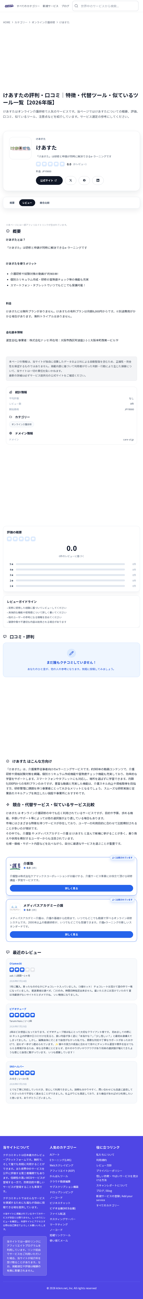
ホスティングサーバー (63, 1219)
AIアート (55, 1154)
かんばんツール (59, 1176)
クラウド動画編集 (60, 1181)
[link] (71, 876)
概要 (12, 202)
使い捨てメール (59, 1240)
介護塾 (28, 863)
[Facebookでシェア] (84, 180)
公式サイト (46, 180)
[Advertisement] (71, 58)
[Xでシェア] (70, 180)
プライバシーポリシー (109, 1171)
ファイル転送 (57, 1213)
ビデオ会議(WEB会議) (63, 1208)
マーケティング (59, 1224)
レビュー (27, 202)
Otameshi (15, 963)
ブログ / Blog (104, 1191)
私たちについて (105, 1154)
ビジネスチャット (60, 1203)
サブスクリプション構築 (64, 1187)
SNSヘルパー (16, 1066)
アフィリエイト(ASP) (62, 1171)
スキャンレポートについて (112, 1185)
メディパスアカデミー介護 (43, 905)
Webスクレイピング (61, 1165)
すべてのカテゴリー (107, 1205)
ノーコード (56, 1197)
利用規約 (101, 1160)
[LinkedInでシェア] (98, 180)
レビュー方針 (104, 1165)
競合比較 (45, 202)
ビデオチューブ (17, 1009)
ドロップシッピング (61, 1192)
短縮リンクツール (60, 1235)
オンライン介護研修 (22, 424)
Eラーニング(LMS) (60, 1160)
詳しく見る (71, 888)
